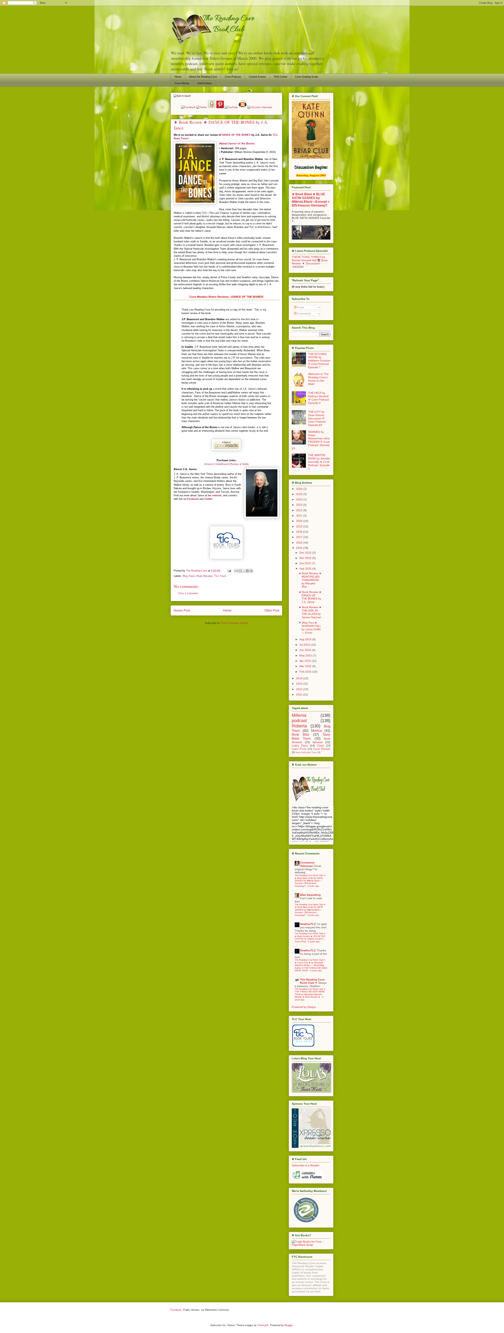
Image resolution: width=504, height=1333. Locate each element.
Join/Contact (204, 83)
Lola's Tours (300, 745)
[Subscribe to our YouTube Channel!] (232, 107)
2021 (299, 515)
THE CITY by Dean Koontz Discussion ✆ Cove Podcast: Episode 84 (317, 418)
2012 (299, 689)
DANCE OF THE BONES (236, 134)
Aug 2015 (305, 639)
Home (178, 76)
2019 (299, 526)
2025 (299, 494)
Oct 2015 (305, 563)
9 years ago (313, 886)
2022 (299, 510)
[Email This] (236, 571)
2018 (299, 531)
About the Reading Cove (203, 76)
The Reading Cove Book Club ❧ (312, 981)
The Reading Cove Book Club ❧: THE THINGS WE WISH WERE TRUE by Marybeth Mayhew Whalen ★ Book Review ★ (310, 993)
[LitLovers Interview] (259, 107)
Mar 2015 (305, 666)
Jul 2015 (305, 644)
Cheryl (320, 745)
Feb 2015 (305, 671)
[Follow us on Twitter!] (202, 107)
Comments (303, 313)
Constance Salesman (307, 864)
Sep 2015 (305, 568)
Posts (300, 307)
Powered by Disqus (304, 1007)
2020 (299, 520)
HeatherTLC (308, 924)
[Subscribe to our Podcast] (307, 1179)
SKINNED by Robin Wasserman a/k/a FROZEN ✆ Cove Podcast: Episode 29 (311, 440)
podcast (299, 720)
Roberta (299, 725)
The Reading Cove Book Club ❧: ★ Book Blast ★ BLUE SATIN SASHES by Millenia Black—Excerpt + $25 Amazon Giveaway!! (310, 880)
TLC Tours (220, 575)
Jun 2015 (305, 650)
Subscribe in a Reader (306, 1165)
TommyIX (263, 1325)
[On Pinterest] (220, 107)
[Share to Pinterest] (251, 571)
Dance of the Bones (241, 143)
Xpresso (317, 742)
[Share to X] (244, 571)
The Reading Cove (197, 570)
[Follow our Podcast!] (243, 107)
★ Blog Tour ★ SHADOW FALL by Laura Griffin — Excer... (310, 627)
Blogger (288, 1325)
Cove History (182, 83)
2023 (299, 504)
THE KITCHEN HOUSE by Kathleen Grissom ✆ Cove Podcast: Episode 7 (319, 360)
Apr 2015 (305, 660)
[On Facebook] (188, 107)
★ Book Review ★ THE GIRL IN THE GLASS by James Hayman (310, 612)
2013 (299, 683)
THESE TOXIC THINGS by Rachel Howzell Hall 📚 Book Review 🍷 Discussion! (310, 260)
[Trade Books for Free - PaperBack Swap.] (311, 1244)
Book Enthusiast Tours (306, 752)
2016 (299, 542)
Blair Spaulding (310, 894)
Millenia (299, 715)
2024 (299, 499)
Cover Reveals (321, 749)
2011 (299, 694)
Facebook (176, 1309)
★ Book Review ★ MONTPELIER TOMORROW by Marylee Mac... (310, 580)
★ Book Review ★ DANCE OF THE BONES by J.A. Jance (310, 596)
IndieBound (222, 464)
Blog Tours (189, 575)
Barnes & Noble (240, 464)
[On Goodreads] (212, 107)
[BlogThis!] (240, 571)
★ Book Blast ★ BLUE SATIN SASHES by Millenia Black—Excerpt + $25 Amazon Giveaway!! (311, 199)
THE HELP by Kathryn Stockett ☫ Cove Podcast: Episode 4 (319, 397)
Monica (316, 730)
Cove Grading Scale (306, 76)
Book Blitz (300, 734)
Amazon (209, 464)
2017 (299, 537)
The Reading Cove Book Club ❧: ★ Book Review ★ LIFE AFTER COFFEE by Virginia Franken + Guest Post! (310, 937)
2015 (299, 547)
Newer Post (182, 610)
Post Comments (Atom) (234, 623)
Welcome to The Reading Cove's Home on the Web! (318, 378)
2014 (299, 678)
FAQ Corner (280, 76)
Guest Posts (299, 749)
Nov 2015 (305, 558)
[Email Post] (229, 570)
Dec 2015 (305, 552)
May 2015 (306, 655)
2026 (299, 488)
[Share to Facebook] (247, 571)
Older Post (271, 610)
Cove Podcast (233, 76)
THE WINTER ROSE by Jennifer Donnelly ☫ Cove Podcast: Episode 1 (319, 462)
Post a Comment (188, 593)
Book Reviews (204, 575)
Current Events (257, 76)
